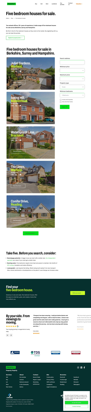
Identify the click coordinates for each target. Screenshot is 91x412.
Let (7, 382)
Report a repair (37, 379)
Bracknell (62, 377)
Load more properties (30, 233)
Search (63, 107)
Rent (47, 4)
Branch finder (36, 377)
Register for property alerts (14, 37)
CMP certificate (51, 382)
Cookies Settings (76, 406)
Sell (41, 4)
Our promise (62, 3)
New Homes (9, 387)
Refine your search (77, 293)
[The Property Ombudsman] (15, 352)
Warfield (76, 379)
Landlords (54, 4)
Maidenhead (63, 382)
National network (24, 382)
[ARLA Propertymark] (55, 352)
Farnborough (63, 379)
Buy (36, 4)
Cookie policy (50, 377)
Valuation (78, 4)
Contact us (70, 3)
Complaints (49, 384)
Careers (22, 379)
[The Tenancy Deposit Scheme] (35, 353)
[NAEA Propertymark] (75, 352)
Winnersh (76, 382)
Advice (21, 387)
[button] (7, 335)
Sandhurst (76, 377)
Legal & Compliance (52, 387)
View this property (17, 82)
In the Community (24, 384)
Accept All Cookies (76, 402)
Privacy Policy (50, 379)
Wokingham (77, 384)
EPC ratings (10, 265)
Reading (62, 384)
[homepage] (12, 4)
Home (7, 18)
